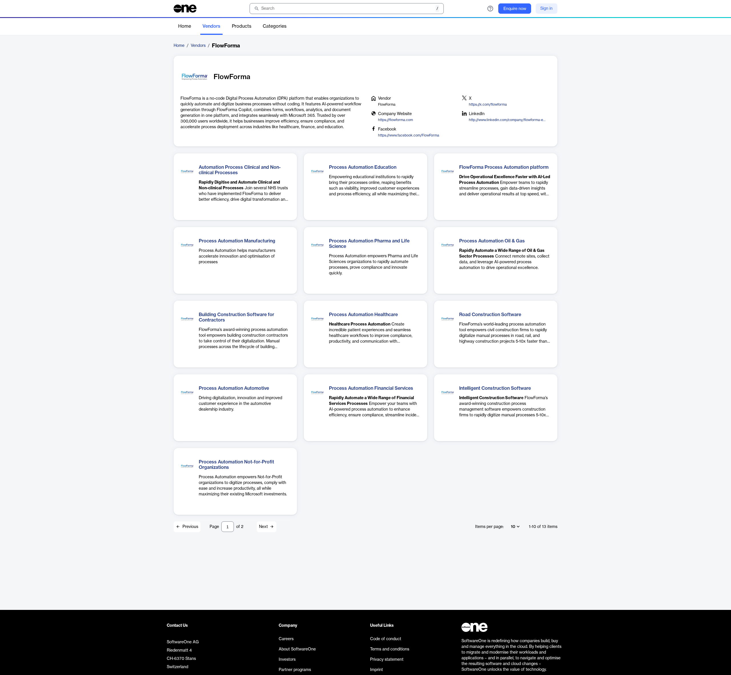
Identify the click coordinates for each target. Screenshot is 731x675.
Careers (286, 639)
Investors (287, 660)
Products (241, 26)
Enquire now (514, 9)
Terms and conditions (389, 649)
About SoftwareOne (297, 649)
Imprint (376, 670)
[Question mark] (490, 8)
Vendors (211, 26)
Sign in (546, 9)
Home (184, 26)
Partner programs (295, 670)
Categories (274, 26)
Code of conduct (385, 639)
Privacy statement (386, 660)
